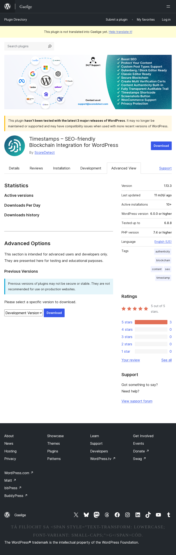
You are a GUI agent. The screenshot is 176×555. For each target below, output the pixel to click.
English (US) (163, 241)
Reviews (36, 168)
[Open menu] (169, 6)
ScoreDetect (45, 152)
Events (138, 443)
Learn (94, 436)
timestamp (163, 277)
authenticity (162, 251)
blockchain (163, 260)
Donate (141, 451)
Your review (130, 360)
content (157, 269)
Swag (139, 459)
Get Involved (143, 436)
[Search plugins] (50, 46)
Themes (53, 443)
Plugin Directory (15, 19)
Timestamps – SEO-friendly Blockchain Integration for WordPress (73, 142)
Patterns (54, 459)
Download (161, 146)
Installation (61, 168)
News (8, 443)
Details (14, 168)
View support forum (136, 401)
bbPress (13, 488)
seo (167, 269)
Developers (99, 451)
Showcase (55, 436)
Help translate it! (120, 32)
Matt (10, 480)
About (9, 436)
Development (90, 168)
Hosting (10, 451)
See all (166, 360)
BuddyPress (16, 496)
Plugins (52, 451)
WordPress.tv (103, 459)
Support (165, 168)
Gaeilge (20, 515)
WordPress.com (18, 473)
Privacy (10, 459)
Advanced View (123, 168)
